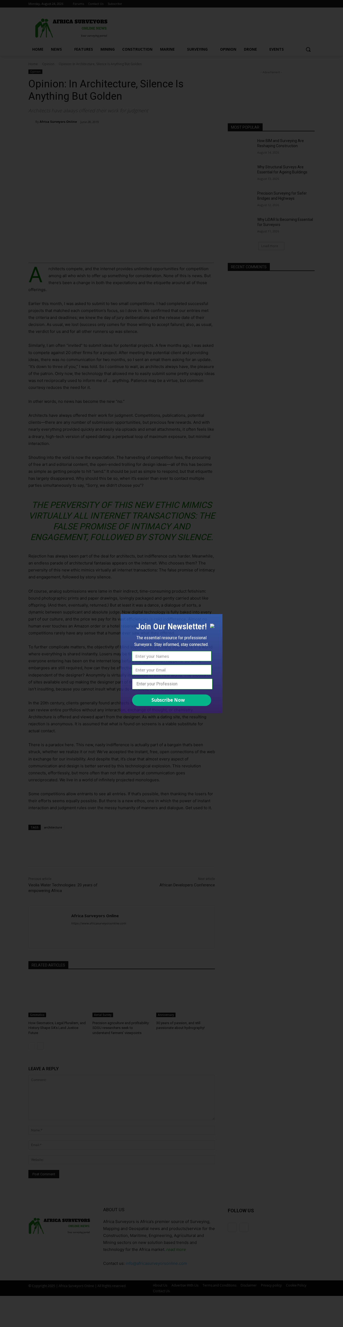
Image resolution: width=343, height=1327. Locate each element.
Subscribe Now (168, 700)
